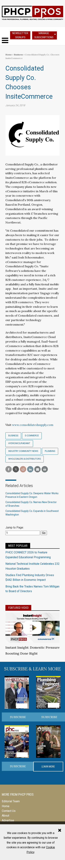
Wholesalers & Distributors (24, 459)
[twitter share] (16, 469)
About (5, 815)
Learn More (48, 766)
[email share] (37, 469)
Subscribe (18, 717)
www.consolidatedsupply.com (32, 425)
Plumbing (50, 451)
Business (18, 54)
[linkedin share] (30, 469)
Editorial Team (11, 801)
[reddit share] (23, 469)
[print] (45, 469)
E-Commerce (32, 435)
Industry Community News (23, 451)
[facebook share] (8, 469)
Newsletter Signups (20, 35)
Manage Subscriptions (43, 35)
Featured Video (18, 607)
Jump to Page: (14, 527)
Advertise (8, 820)
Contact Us (9, 811)
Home (8, 54)
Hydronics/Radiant (19, 443)
